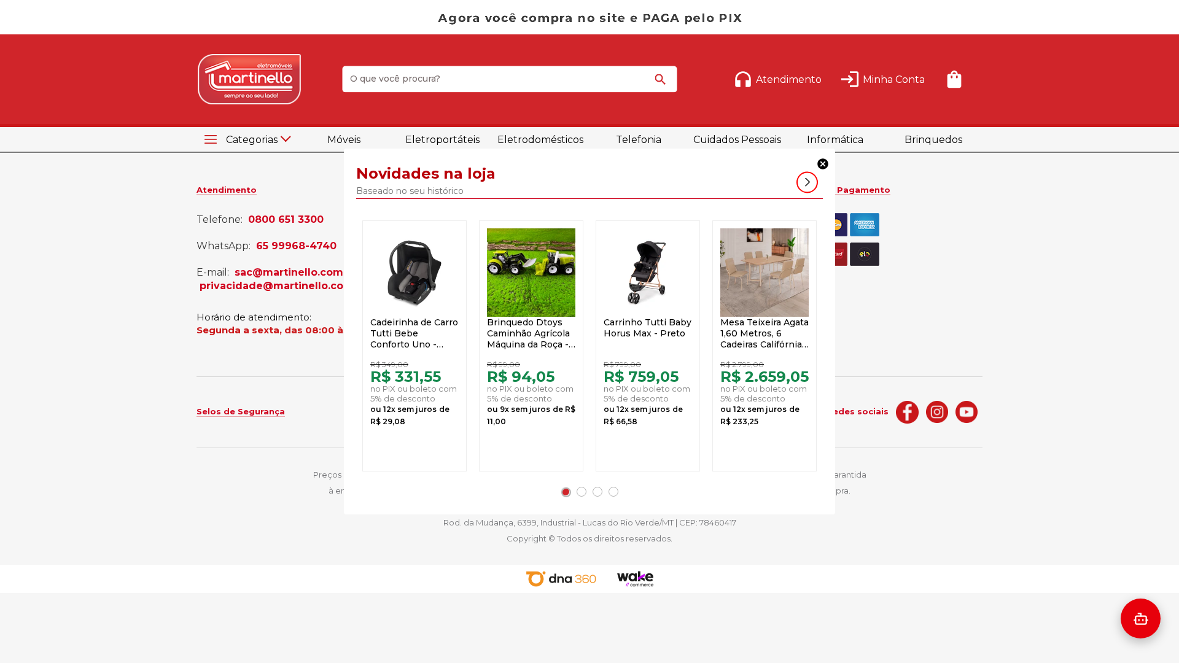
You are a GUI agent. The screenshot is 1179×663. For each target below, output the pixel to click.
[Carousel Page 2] (581, 492)
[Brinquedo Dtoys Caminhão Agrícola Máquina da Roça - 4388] (531, 272)
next (807, 182)
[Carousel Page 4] (613, 492)
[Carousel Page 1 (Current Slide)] (565, 492)
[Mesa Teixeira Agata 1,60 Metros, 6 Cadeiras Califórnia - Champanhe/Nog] (764, 272)
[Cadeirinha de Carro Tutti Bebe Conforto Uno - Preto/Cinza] (414, 272)
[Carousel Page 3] (597, 492)
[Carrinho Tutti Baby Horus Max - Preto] (648, 272)
